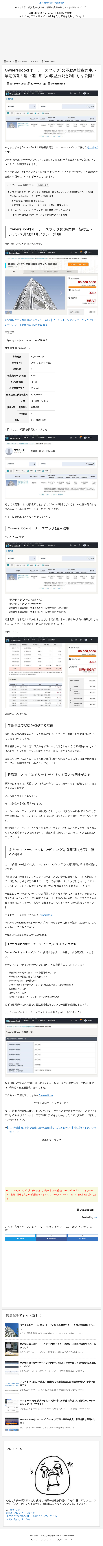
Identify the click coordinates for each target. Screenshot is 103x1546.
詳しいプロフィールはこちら (22, 1512)
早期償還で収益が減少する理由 (27, 200)
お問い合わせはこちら (18, 1519)
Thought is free (66, 1540)
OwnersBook (49, 61)
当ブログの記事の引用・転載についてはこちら (31, 1516)
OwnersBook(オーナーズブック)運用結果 (32, 196)
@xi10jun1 (92, 147)
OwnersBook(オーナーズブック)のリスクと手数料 (39, 214)
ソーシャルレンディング (27, 61)
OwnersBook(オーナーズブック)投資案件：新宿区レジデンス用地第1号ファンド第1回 (50, 191)
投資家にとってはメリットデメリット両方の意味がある (39, 205)
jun (95, 1217)
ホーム (9, 61)
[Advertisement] (51, 38)
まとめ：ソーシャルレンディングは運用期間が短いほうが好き (39, 210)
